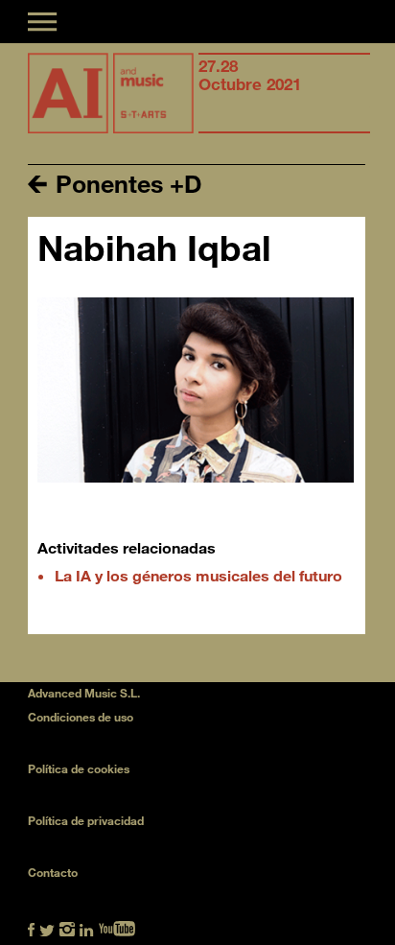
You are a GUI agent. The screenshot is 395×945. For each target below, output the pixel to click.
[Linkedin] (87, 927)
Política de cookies (78, 768)
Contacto (53, 872)
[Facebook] (31, 927)
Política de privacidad (86, 820)
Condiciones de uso (80, 716)
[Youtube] (117, 927)
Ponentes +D (125, 183)
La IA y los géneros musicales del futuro (198, 575)
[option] (284, 93)
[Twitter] (47, 927)
